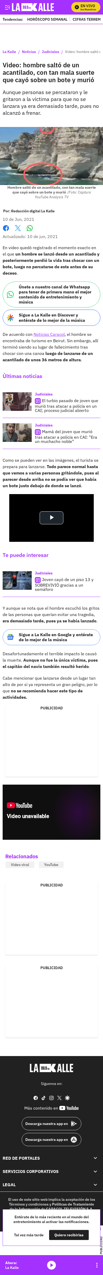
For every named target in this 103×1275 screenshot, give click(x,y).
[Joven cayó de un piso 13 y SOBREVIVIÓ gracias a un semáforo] (17, 580)
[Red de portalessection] (95, 1158)
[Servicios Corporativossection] (95, 1171)
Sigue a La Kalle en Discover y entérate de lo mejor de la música (52, 317)
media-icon (51, 1265)
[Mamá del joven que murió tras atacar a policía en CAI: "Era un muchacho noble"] (17, 432)
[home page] (51, 1068)
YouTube (51, 864)
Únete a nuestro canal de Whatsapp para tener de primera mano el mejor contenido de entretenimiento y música (55, 294)
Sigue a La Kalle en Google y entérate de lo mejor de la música (56, 637)
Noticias (29, 52)
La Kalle (9, 52)
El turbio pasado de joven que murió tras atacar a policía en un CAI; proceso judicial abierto (66, 405)
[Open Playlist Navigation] (97, 1265)
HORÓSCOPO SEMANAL (47, 19)
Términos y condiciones (29, 1204)
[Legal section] (95, 1184)
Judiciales (50, 52)
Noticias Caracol (49, 334)
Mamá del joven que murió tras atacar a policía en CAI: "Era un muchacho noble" (66, 436)
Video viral (20, 864)
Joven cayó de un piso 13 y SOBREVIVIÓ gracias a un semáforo (64, 584)
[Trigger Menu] (7, 7)
